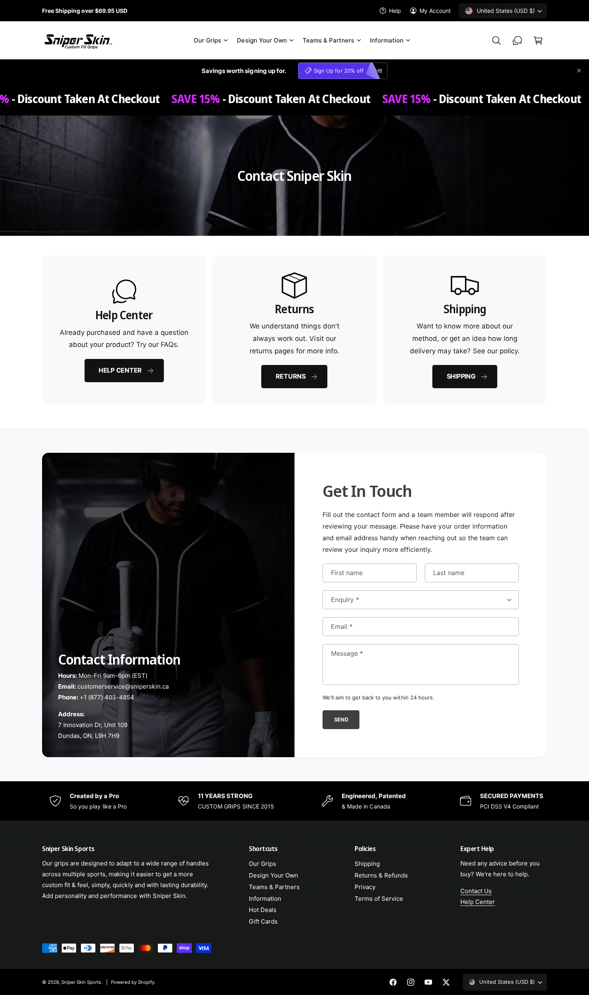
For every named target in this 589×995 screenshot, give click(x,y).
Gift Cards (263, 921)
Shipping (461, 376)
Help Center (120, 370)
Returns (291, 376)
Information (386, 40)
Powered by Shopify (132, 982)
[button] (210, 40)
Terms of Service (379, 898)
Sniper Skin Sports (81, 982)
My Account (435, 10)
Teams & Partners (328, 40)
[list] (294, 329)
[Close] (579, 70)
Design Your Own (261, 40)
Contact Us (476, 891)
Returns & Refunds (381, 875)
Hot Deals (262, 910)
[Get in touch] (517, 40)
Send (341, 719)
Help (395, 10)
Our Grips (207, 40)
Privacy (365, 887)
